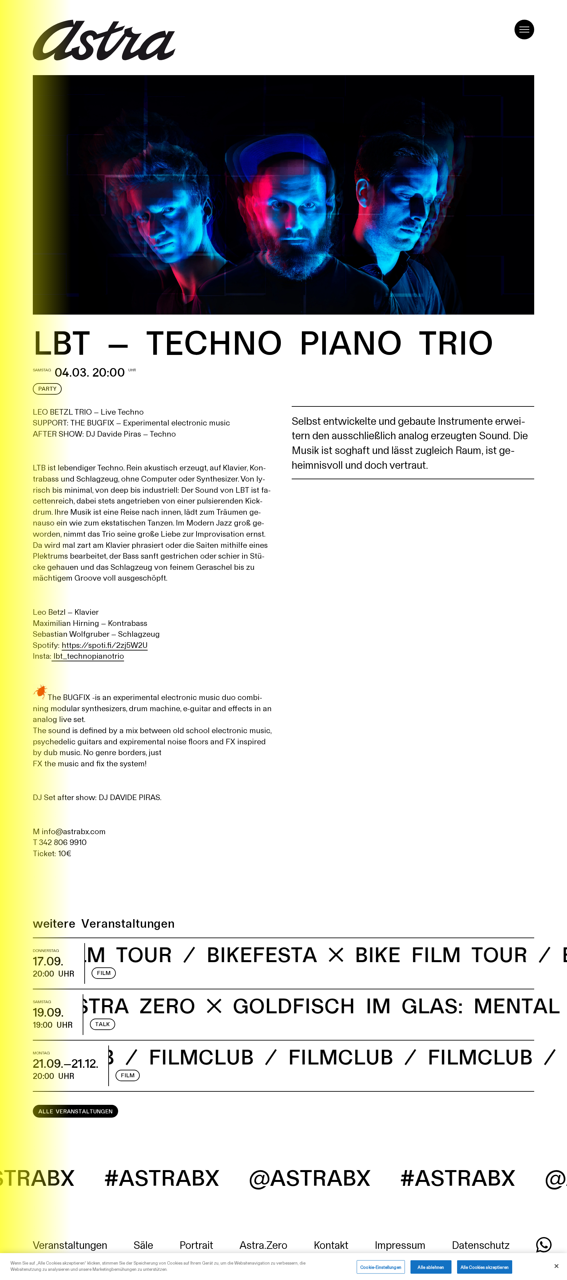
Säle (143, 1244)
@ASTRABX (203, 1176)
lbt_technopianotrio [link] (88, 655)
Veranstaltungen (70, 1244)
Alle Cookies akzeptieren (485, 1267)
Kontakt (331, 1244)
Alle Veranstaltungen (75, 1111)
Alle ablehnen (431, 1267)
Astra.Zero (263, 1244)
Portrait (196, 1244)
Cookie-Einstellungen (380, 1267)
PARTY (47, 388)
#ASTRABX (351, 1176)
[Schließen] (556, 1266)
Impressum (400, 1244)
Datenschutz (481, 1244)
